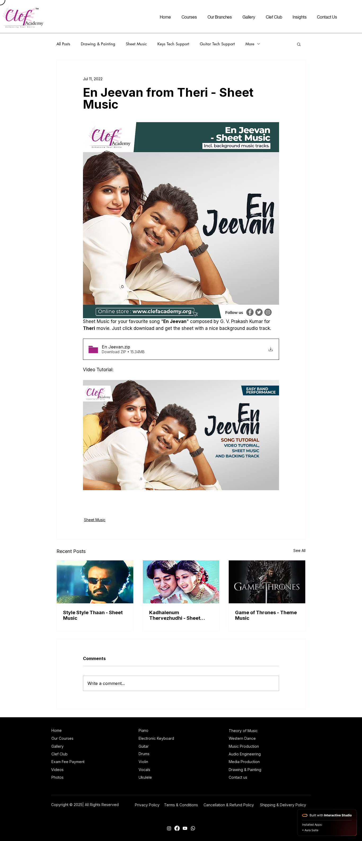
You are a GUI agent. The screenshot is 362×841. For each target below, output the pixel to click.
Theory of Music (243, 730)
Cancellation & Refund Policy (229, 805)
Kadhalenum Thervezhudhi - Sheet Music (174, 615)
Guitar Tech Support (217, 44)
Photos (57, 777)
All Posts (63, 44)
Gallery (57, 746)
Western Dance (242, 738)
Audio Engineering (245, 754)
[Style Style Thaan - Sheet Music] (95, 581)
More (249, 44)
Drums (144, 753)
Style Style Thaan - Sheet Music (93, 615)
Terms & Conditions (181, 805)
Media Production (244, 761)
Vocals (144, 769)
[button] (298, 44)
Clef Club (59, 754)
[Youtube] (185, 828)
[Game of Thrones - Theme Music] (267, 581)
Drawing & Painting (98, 44)
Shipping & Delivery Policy (283, 805)
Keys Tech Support (173, 44)
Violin (143, 761)
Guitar (144, 746)
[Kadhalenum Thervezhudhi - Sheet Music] (181, 581)
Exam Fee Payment (68, 761)
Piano (143, 730)
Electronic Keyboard (156, 738)
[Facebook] (177, 828)
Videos (57, 769)
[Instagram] (169, 828)
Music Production (244, 746)
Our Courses (62, 738)
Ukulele (145, 777)
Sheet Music (136, 44)
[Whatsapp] (193, 828)
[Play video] (181, 435)
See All (299, 550)
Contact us (238, 777)
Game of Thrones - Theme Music (266, 615)
